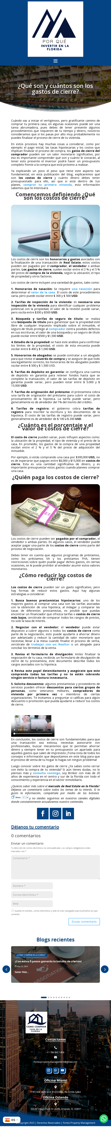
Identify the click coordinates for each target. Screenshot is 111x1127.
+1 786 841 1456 (55, 1052)
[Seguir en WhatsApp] (55, 1070)
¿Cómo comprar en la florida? (31, 955)
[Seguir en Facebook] (43, 813)
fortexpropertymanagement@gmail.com (55, 1061)
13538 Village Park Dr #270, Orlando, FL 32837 (55, 1109)
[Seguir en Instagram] (55, 813)
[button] (105, 969)
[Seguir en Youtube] (62, 1070)
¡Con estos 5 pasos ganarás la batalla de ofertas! (48, 961)
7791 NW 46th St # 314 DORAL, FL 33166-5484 (56, 1092)
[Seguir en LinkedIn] (68, 813)
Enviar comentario (84, 922)
